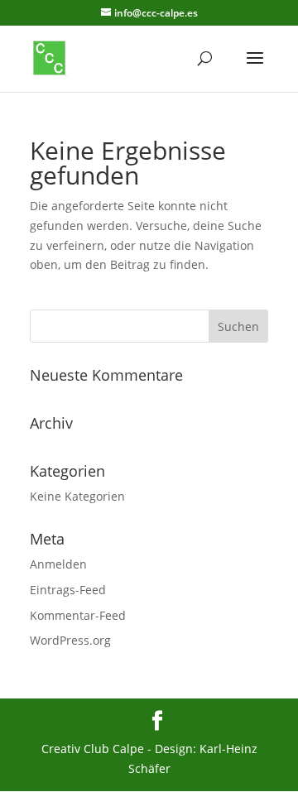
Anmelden (58, 564)
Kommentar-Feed (78, 615)
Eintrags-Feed (68, 590)
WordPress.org (70, 640)
